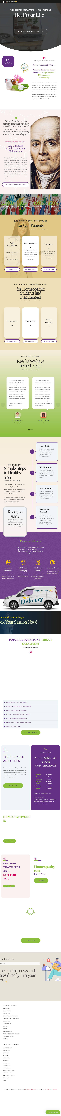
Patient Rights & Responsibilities (11, 1033)
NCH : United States (8, 1073)
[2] (30, 429)
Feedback (5, 1038)
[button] (12, 269)
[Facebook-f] (14, 994)
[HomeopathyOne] (12, 2)
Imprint (5, 1028)
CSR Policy (6, 1026)
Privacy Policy (6, 1008)
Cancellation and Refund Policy (11, 1018)
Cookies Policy (6, 1011)
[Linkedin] (11, 994)
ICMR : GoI (6, 1060)
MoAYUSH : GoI (7, 1048)
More (4, 1080)
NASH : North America (9, 1070)
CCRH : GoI (6, 1058)
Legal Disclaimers (7, 1031)
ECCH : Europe (7, 1068)
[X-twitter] (22, 994)
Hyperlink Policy (7, 1023)
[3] (31, 429)
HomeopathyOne (30, 1089)
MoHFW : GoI (6, 1050)
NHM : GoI (6, 1053)
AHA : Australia (7, 1078)
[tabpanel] (17, 400)
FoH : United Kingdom (8, 1075)
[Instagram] (18, 994)
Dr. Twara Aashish (51, 1089)
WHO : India (6, 1063)
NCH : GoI (5, 1055)
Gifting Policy (6, 1021)
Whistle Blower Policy (8, 1036)
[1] (29, 430)
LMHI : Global (6, 1065)
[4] (32, 429)
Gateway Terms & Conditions (10, 1016)
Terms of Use (6, 1013)
